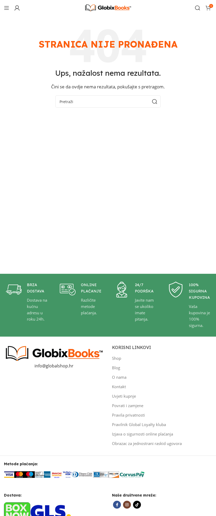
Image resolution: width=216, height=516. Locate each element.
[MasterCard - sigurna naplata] (19, 474)
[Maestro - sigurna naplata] (29, 474)
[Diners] (82, 474)
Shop (116, 358)
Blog (116, 367)
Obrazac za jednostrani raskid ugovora (147, 443)
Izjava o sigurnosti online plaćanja (142, 434)
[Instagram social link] (127, 505)
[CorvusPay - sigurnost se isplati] (132, 474)
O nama (119, 377)
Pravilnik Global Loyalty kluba (139, 424)
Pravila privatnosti (128, 415)
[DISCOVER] (114, 474)
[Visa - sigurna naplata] (9, 474)
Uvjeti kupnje (124, 396)
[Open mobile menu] (6, 8)
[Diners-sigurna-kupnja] (101, 474)
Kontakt (119, 386)
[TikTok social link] (137, 505)
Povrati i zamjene (127, 405)
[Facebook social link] (117, 505)
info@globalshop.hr (54, 366)
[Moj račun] (17, 8)
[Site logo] (108, 7)
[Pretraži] (197, 8)
